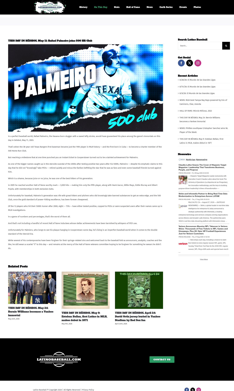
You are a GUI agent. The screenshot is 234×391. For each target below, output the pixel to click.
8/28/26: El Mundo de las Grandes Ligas (197, 80)
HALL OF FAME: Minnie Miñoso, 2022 (196, 111)
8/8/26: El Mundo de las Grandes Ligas (197, 93)
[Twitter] (189, 63)
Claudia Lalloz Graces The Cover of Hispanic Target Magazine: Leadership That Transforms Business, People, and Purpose (202, 167)
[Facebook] (181, 63)
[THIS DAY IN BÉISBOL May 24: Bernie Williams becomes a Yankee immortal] (32, 273)
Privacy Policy (88, 390)
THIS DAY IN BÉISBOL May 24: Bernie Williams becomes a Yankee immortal (30, 311)
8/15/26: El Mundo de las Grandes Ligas (197, 86)
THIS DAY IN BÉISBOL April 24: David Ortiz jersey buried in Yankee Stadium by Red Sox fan (137, 316)
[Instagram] (197, 63)
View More (204, 259)
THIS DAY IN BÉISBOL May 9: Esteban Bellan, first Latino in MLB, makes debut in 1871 (84, 316)
